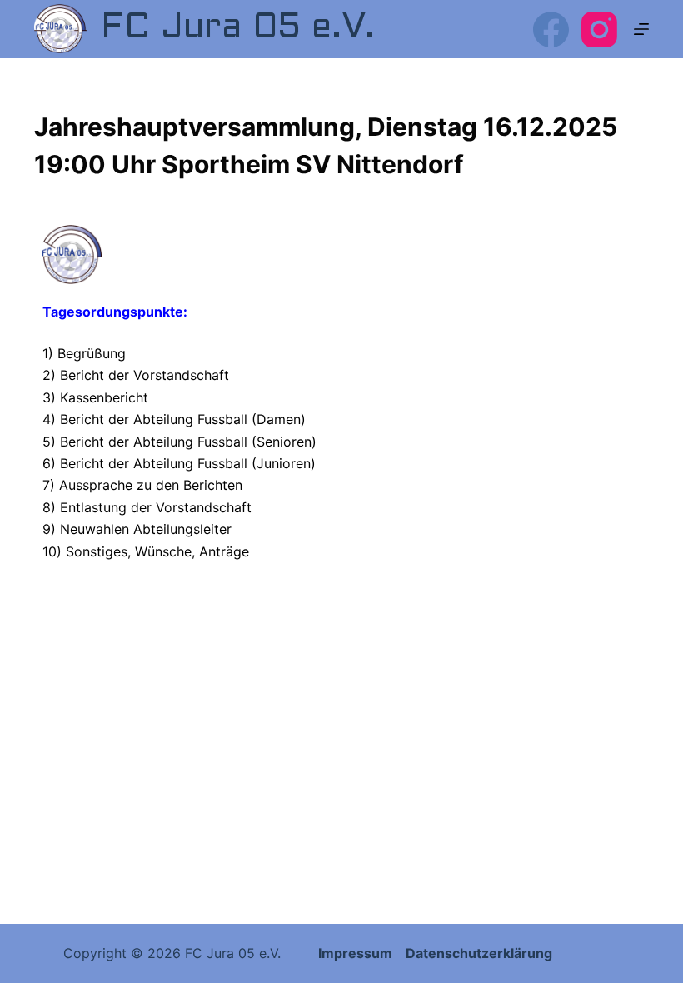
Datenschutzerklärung (479, 953)
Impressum (357, 953)
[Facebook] (551, 29)
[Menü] (641, 29)
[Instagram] (599, 29)
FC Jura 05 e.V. (238, 28)
